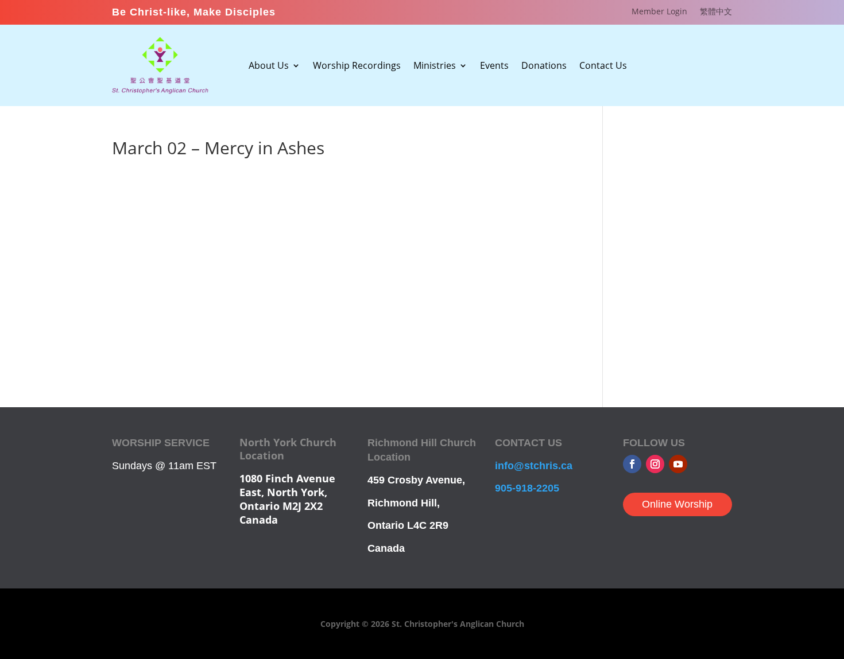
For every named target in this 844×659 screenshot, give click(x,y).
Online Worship (677, 504)
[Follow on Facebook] (632, 464)
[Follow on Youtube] (678, 464)
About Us (269, 66)
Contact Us (603, 66)
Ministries (434, 66)
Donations (544, 66)
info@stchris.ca (533, 465)
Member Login (659, 12)
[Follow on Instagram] (655, 464)
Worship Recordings (357, 66)
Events (494, 66)
